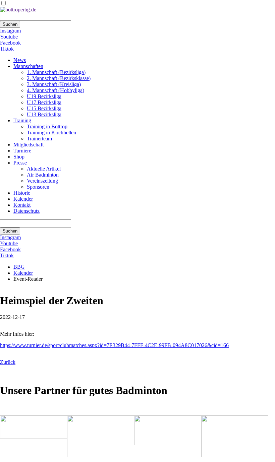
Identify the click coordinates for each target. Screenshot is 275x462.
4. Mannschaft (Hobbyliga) (55, 90)
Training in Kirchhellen (51, 132)
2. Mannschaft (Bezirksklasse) (59, 78)
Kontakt (22, 205)
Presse (20, 163)
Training (22, 120)
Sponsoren (38, 187)
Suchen (10, 24)
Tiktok (7, 49)
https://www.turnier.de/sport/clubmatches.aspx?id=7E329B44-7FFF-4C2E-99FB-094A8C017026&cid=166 (114, 345)
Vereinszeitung (42, 181)
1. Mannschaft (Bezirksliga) (56, 72)
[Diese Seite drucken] (2, 374)
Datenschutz (26, 211)
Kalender (23, 199)
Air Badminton (43, 175)
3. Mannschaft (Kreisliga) (54, 84)
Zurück (7, 362)
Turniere (22, 150)
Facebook (10, 43)
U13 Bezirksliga (44, 114)
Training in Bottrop (47, 126)
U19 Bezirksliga (44, 96)
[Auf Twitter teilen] (16, 374)
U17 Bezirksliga (44, 102)
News (19, 60)
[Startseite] (18, 9)
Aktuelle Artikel (44, 169)
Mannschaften (28, 66)
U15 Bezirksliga (44, 108)
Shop (18, 156)
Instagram (10, 31)
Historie (21, 193)
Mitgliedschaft (28, 144)
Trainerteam (39, 138)
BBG (19, 267)
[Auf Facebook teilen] (9, 374)
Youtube (9, 37)
